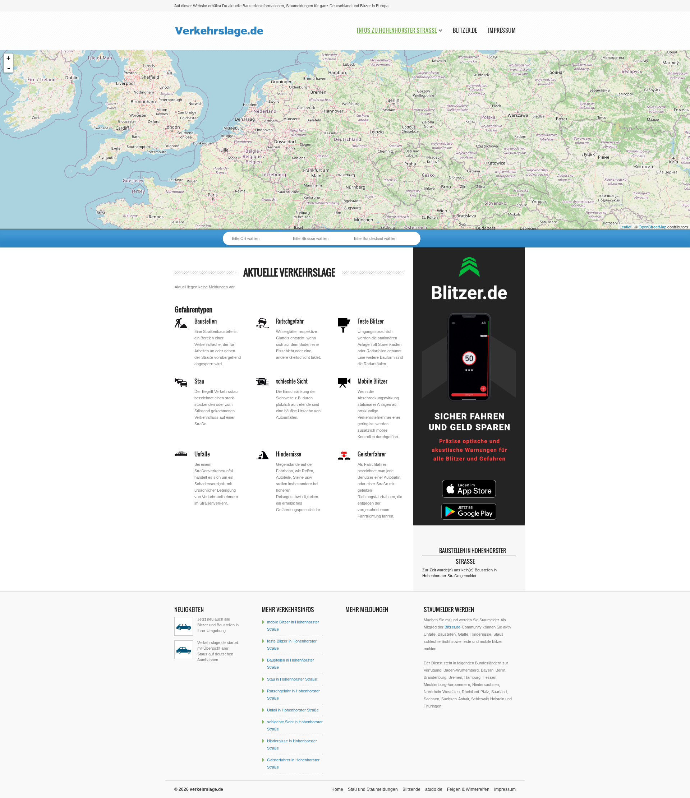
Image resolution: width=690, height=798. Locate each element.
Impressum (502, 30)
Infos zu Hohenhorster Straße (397, 30)
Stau (199, 381)
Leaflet (625, 226)
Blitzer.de (465, 30)
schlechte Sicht (292, 381)
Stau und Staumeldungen (373, 789)
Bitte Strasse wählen (310, 238)
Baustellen (205, 321)
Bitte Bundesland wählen (375, 238)
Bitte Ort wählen (245, 238)
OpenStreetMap (652, 226)
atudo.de (433, 789)
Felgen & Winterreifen (468, 789)
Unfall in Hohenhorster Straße (293, 710)
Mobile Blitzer (372, 381)
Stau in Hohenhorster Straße (292, 679)
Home (337, 789)
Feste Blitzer (371, 321)
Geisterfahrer (372, 454)
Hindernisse (288, 454)
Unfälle (202, 454)
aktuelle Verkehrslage (289, 272)
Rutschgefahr (290, 321)
